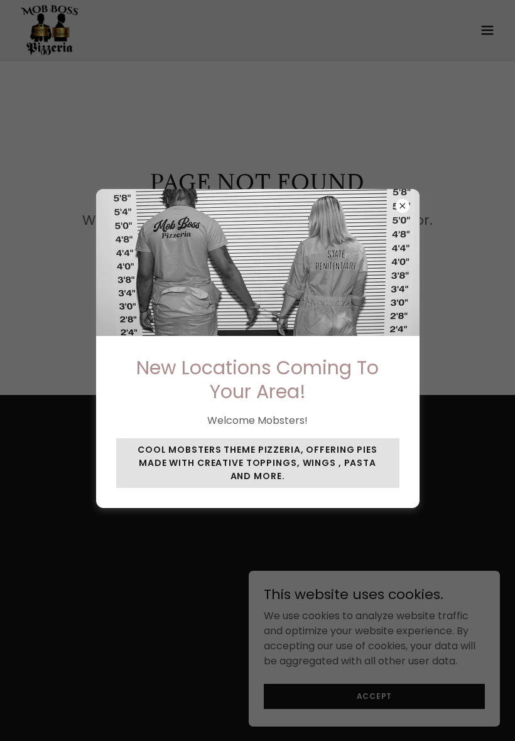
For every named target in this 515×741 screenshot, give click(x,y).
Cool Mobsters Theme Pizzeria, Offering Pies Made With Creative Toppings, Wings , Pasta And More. (257, 462)
